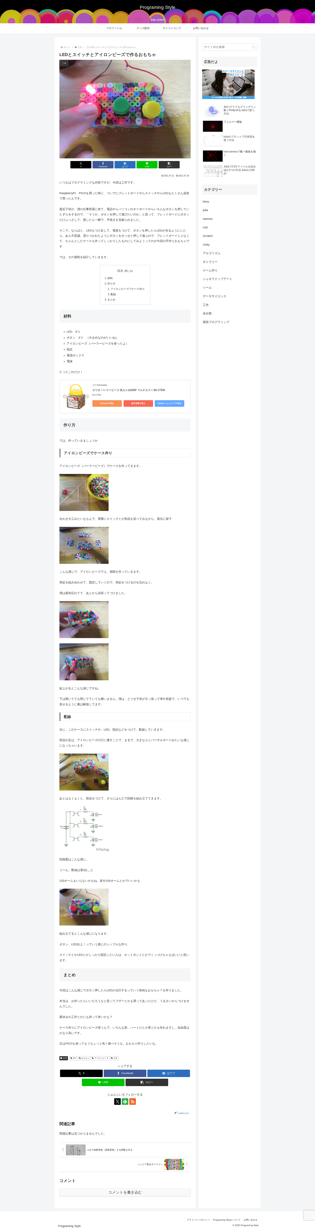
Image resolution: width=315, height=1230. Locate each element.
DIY (74, 1058)
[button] (169, 164)
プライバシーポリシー (198, 1220)
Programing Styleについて (226, 1220)
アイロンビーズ (101, 1058)
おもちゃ (85, 1058)
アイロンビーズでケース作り (128, 288)
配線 (113, 294)
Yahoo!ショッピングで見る (170, 403)
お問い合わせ (250, 1220)
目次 (120, 270)
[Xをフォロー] (117, 1101)
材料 (110, 278)
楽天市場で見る (138, 403)
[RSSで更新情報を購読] (132, 1101)
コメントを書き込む (125, 1192)
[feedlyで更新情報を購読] (125, 1101)
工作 (65, 1058)
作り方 (111, 283)
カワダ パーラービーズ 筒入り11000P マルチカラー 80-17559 (128, 390)
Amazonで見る (107, 403)
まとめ (111, 299)
